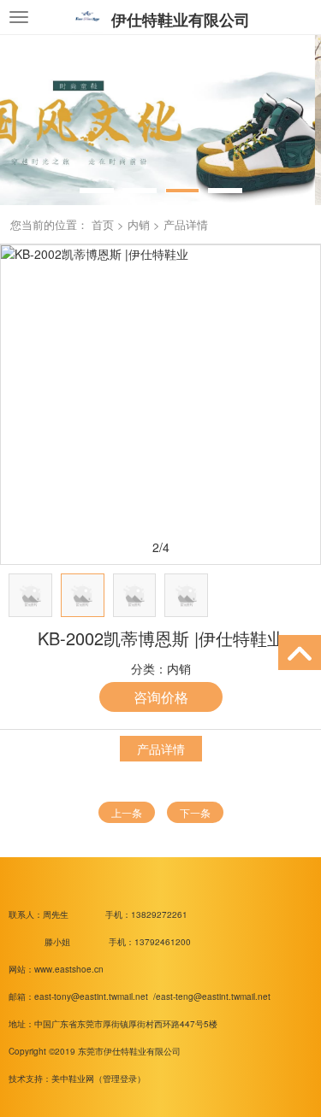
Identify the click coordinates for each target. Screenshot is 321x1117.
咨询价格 (161, 697)
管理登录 (120, 1079)
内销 (139, 224)
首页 (103, 224)
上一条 (126, 812)
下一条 (195, 812)
